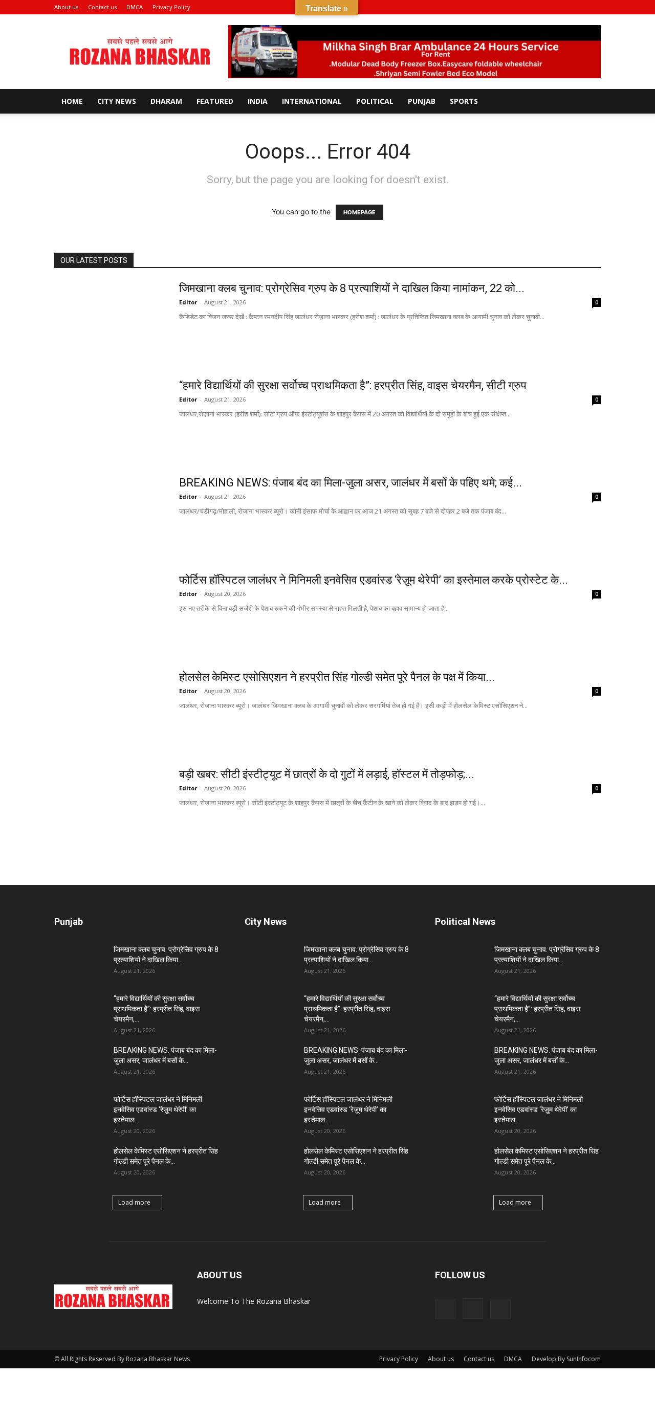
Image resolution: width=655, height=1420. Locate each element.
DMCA (134, 7)
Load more (134, 1202)
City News (116, 101)
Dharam (166, 101)
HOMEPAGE (359, 212)
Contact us (102, 7)
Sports (464, 101)
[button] (544, 7)
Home (72, 101)
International (312, 101)
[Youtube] (593, 7)
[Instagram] (576, 7)
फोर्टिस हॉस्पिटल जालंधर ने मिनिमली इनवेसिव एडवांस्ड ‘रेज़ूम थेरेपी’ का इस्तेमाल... (158, 1109)
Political (375, 101)
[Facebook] (559, 7)
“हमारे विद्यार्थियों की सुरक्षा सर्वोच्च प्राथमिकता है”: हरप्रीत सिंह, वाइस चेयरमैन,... (157, 1008)
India (258, 101)
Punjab (421, 101)
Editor (188, 302)
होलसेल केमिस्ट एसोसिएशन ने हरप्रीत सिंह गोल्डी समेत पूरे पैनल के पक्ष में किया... (337, 677)
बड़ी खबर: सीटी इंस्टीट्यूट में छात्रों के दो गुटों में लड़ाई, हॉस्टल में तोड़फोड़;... (326, 774)
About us (66, 7)
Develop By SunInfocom (566, 1359)
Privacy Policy (171, 7)
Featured (214, 101)
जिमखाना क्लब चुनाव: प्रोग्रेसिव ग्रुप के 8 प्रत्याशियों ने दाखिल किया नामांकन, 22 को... (352, 288)
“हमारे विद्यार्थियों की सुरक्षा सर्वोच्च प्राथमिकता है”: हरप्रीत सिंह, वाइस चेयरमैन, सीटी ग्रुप (353, 385)
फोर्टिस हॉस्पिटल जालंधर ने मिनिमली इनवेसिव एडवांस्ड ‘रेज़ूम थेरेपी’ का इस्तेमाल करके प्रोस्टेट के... (373, 579)
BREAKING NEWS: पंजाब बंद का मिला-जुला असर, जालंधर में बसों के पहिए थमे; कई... (350, 482)
